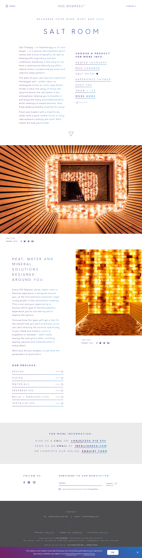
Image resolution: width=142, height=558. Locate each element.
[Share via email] (32, 241)
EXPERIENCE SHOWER (93, 80)
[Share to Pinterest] (28, 241)
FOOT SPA (84, 85)
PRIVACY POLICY (44, 533)
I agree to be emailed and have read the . (80, 489)
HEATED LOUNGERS (91, 63)
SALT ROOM (85, 74)
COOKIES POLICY (98, 533)
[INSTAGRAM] (34, 482)
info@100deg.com (91, 446)
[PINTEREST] (29, 482)
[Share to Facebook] (21, 241)
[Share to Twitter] (25, 241)
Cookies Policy (89, 554)
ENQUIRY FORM (95, 451)
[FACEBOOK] (24, 482)
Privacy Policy (70, 554)
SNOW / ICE (86, 91)
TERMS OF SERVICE (71, 533)
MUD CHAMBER (88, 68)
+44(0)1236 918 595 (89, 441)
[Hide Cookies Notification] (137, 552)
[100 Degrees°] (71, 6)
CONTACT (131, 6)
